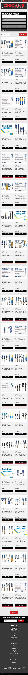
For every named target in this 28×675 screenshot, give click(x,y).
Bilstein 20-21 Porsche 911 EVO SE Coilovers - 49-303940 (20, 398)
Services (14, 648)
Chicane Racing (14, 651)
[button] (23, 1)
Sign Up (15, 637)
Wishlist (14, 635)
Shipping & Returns (14, 638)
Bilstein (3, 51)
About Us (14, 650)
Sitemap (14, 673)
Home (14, 645)
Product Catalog (14, 647)
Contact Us (14, 654)
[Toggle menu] (1, 2)
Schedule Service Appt (14, 653)
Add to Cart (7, 90)
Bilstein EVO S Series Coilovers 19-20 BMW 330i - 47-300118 (20, 427)
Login (12, 637)
